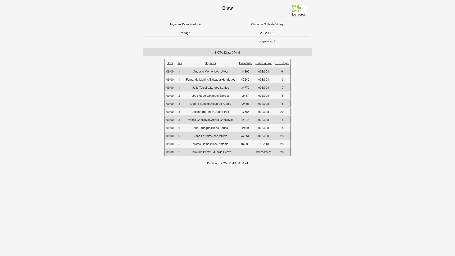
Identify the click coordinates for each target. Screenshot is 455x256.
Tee (179, 63)
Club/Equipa (263, 63)
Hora (170, 63)
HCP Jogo (282, 63)
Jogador (210, 63)
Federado (245, 63)
